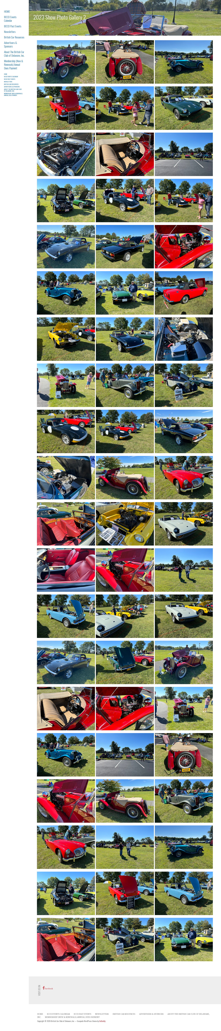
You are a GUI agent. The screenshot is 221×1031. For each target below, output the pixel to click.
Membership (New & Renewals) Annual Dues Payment (13, 64)
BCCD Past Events (12, 26)
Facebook (49, 989)
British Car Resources (14, 37)
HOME (7, 11)
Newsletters (10, 32)
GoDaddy (102, 1021)
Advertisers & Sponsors (10, 44)
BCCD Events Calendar (10, 19)
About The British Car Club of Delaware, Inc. (14, 53)
